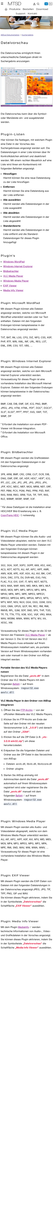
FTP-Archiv (27, 710)
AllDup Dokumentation (10, 35)
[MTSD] (14, 4)
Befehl (16, 684)
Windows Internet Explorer (18, 266)
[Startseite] (6, 9)
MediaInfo (23, 927)
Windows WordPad (14, 261)
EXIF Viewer (10, 285)
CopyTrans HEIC (10, 515)
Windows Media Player (16, 280)
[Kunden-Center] (34, 3)
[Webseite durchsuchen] (38, 3)
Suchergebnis (27, 35)
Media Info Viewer (13, 290)
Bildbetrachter (11, 271)
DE (46, 4)
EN (50, 4)
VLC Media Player (13, 276)
